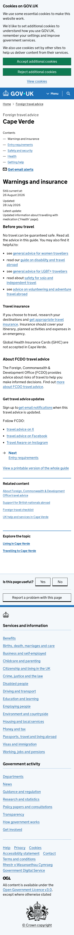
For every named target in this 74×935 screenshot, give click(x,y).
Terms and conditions (19, 859)
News (7, 784)
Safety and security (20, 150)
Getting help (16, 162)
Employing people (17, 706)
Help (6, 847)
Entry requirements (20, 144)
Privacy (19, 847)
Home (7, 104)
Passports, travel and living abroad (30, 736)
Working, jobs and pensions (24, 752)
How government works (21, 822)
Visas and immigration (20, 744)
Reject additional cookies (37, 72)
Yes (45, 582)
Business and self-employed (24, 653)
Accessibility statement (21, 853)
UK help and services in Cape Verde (25, 517)
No (63, 582)
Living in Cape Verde (16, 543)
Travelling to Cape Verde (19, 551)
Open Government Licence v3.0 (27, 890)
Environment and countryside (25, 714)
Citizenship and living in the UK (26, 668)
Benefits (9, 638)
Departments (13, 776)
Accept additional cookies (37, 61)
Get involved (12, 829)
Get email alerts (20, 169)
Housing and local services (23, 721)
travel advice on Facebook (27, 436)
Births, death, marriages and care (29, 646)
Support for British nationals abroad (26, 502)
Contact (49, 853)
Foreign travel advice (29, 104)
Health (12, 156)
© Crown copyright (37, 925)
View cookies (37, 81)
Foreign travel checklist (18, 509)
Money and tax (14, 729)
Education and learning (21, 699)
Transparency (13, 814)
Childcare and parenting (21, 661)
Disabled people (15, 683)
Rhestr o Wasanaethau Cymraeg (28, 865)
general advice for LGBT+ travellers (40, 271)
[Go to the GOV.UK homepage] (18, 93)
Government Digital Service (24, 870)
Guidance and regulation (22, 791)
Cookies (35, 847)
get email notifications (36, 407)
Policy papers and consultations (27, 807)
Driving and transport (19, 691)
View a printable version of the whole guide (36, 468)
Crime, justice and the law (23, 676)
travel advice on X (20, 429)
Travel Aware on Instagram (27, 442)
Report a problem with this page (37, 597)
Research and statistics (21, 799)
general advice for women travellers (40, 253)
